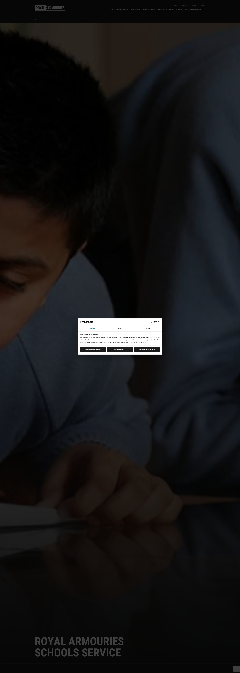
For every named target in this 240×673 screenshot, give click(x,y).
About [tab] (148, 328)
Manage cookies (119, 349)
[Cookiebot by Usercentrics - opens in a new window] (152, 322)
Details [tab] (120, 328)
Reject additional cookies (93, 349)
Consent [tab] (92, 328)
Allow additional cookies (147, 349)
